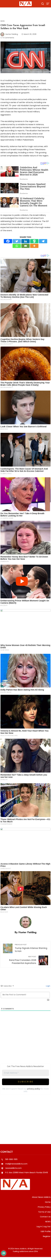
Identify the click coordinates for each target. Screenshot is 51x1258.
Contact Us (45, 1216)
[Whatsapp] (17, 246)
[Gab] (34, 241)
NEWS (2, 21)
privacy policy (33, 1089)
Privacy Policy (44, 1207)
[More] (34, 246)
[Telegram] (43, 241)
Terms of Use (44, 1211)
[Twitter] (17, 241)
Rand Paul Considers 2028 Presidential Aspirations (22, 960)
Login (47, 986)
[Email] (25, 246)
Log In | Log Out (44, 1226)
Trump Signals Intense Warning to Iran (31, 948)
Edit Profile (46, 1231)
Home (48, 1202)
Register (47, 1236)
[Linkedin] (25, 241)
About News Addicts (41, 1197)
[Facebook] (8, 241)
